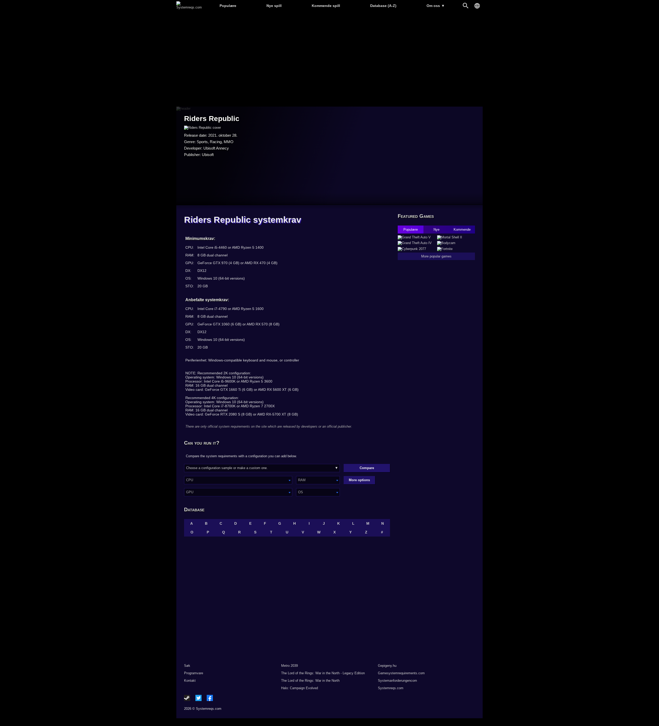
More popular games (436, 256)
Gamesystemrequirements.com (401, 673)
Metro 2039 (289, 666)
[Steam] (187, 698)
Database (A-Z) (383, 6)
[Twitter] (198, 698)
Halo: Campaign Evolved (299, 688)
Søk (187, 666)
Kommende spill (326, 6)
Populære (228, 6)
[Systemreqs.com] (189, 7)
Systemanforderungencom (397, 680)
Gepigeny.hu (387, 666)
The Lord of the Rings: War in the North (310, 680)
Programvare (193, 673)
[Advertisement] (329, 59)
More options (359, 480)
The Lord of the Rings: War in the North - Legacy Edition (323, 673)
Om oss (436, 6)
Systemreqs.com (390, 688)
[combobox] (238, 480)
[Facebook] (210, 698)
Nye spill (274, 6)
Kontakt (190, 680)
